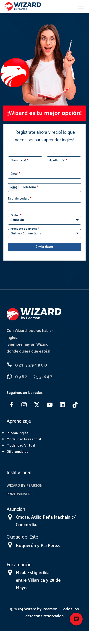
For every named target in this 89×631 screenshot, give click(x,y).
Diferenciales (17, 452)
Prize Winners (20, 494)
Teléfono (30, 187)
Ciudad (16, 215)
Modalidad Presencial (24, 439)
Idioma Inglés (18, 433)
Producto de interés (24, 229)
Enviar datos (45, 247)
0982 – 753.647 (34, 377)
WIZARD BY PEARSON (24, 486)
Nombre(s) (19, 160)
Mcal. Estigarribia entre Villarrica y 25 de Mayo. (38, 580)
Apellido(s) (58, 160)
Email (15, 174)
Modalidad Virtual (21, 445)
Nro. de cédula (19, 199)
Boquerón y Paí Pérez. (38, 546)
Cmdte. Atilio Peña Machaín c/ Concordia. (46, 521)
